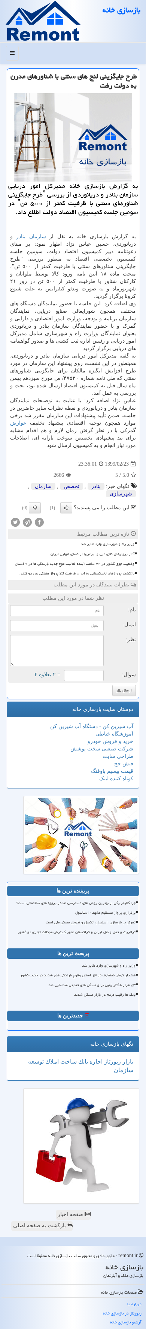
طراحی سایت (118, 756)
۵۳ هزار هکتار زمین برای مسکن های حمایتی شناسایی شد (92, 985)
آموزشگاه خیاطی (114, 734)
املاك (51, 1061)
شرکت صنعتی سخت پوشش (101, 749)
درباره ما (134, 1304)
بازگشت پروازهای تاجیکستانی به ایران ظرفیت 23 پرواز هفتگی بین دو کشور (76, 573)
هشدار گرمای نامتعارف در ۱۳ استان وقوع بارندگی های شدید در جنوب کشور (78, 975)
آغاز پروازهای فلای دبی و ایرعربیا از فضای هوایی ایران (92, 554)
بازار (127, 1061)
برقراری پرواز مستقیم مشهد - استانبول (105, 912)
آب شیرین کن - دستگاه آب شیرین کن (91, 726)
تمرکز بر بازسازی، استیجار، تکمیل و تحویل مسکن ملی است (91, 922)
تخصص (71, 486)
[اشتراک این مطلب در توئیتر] (15, 522)
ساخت (68, 1061)
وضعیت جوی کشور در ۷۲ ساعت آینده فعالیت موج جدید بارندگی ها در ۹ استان (74, 563)
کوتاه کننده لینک (116, 778)
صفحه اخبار (71, 1214)
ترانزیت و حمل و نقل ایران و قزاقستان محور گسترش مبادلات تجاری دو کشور (77, 932)
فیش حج (123, 763)
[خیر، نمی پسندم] (35, 507)
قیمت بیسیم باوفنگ (112, 771)
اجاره (95, 1061)
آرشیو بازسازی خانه (126, 1322)
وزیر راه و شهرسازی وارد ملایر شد (107, 544)
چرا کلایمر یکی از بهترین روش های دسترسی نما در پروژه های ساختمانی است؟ (76, 903)
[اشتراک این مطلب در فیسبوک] (39, 522)
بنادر (20, 236)
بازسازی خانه (121, 10)
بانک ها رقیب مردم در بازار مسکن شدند (105, 994)
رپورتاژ (112, 1061)
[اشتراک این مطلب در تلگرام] (27, 522)
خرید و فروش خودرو (110, 741)
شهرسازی (121, 494)
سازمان (37, 236)
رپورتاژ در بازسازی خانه (122, 1313)
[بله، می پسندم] (66, 507)
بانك (82, 1061)
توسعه (36, 1061)
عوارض (18, 423)
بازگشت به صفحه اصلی (40, 1225)
